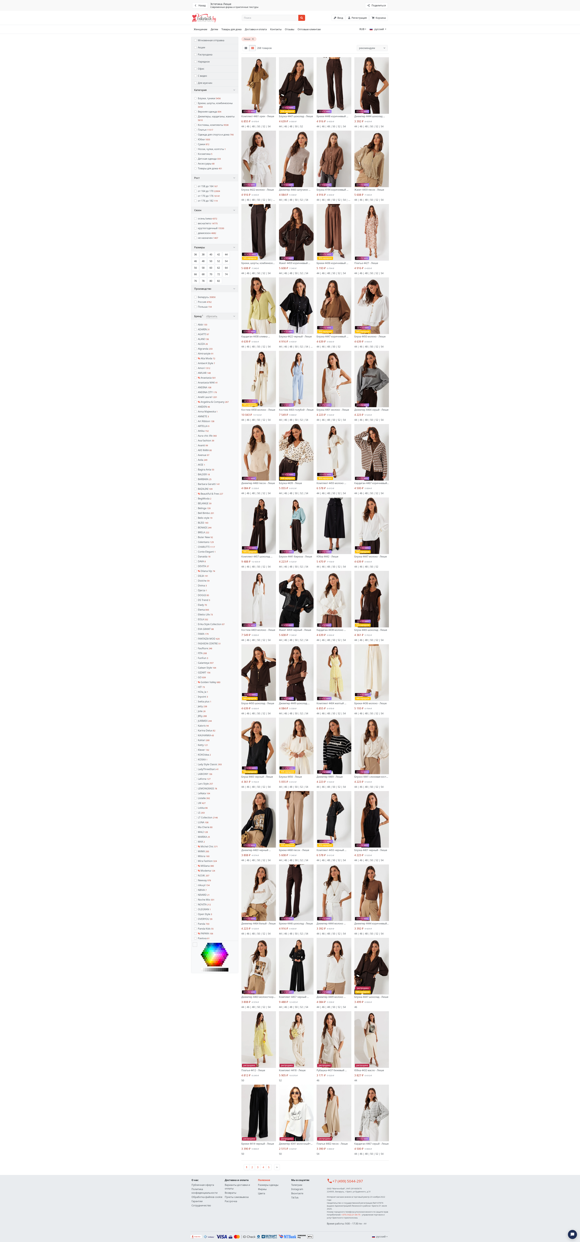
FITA (202, 653)
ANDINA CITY (207, 392)
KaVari (203, 740)
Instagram (297, 1189)
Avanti (203, 445)
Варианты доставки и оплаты (237, 1186)
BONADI (204, 527)
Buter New (205, 537)
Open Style (205, 914)
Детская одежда (209, 158)
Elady (202, 605)
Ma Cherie (205, 827)
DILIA (203, 576)
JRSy (202, 716)
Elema (203, 609)
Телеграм (296, 1185)
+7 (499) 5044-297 (347, 1181)
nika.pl (204, 885)
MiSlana (206, 865)
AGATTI (203, 334)
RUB (361, 29)
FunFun (203, 658)
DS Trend (204, 600)
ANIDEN (204, 406)
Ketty (203, 745)
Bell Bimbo (206, 513)
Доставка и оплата (256, 29)
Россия (205, 302)
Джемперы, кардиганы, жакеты (216, 118)
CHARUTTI (206, 547)
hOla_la (203, 691)
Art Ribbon (206, 421)
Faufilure (205, 648)
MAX (201, 841)
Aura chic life (207, 435)
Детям (214, 29)
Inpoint (203, 696)
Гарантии (197, 1201)
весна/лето (208, 223)
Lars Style (205, 783)
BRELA (203, 532)
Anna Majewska (208, 411)
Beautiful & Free (210, 493)
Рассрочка (231, 1201)
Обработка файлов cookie (207, 1197)
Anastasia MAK (208, 382)
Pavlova (204, 938)
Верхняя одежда (209, 111)
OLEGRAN (204, 909)
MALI (203, 832)
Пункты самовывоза (237, 1197)
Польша (205, 306)
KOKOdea (204, 754)
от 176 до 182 (208, 200)
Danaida (204, 556)
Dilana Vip (206, 571)
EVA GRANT (206, 629)
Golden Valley (209, 682)
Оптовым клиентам (309, 29)
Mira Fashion (207, 861)
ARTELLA (203, 426)
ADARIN (204, 329)
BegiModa (204, 498)
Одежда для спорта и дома (216, 134)
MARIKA (204, 836)
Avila (202, 460)
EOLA (203, 619)
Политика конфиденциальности (205, 1190)
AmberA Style (206, 363)
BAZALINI (205, 489)
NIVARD (204, 894)
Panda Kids (206, 928)
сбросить (211, 316)
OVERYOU (205, 919)
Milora (203, 856)
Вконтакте (297, 1193)
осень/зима (207, 218)
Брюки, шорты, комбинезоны (215, 104)
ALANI (203, 339)
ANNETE (203, 416)
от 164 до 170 (209, 191)
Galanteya (206, 662)
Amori (204, 368)
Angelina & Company (213, 402)
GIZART (204, 672)
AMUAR (204, 373)
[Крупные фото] (246, 48)
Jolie (202, 711)
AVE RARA (205, 450)
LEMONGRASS (207, 788)
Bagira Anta (206, 469)
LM (202, 803)
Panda (203, 923)
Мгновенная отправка (211, 40)
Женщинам (200, 29)
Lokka (203, 807)
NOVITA (204, 904)
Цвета (261, 1193)
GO (202, 677)
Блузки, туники (209, 98)
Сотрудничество (201, 1205)
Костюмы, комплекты (213, 125)
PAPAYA (205, 933)
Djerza (202, 590)
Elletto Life (205, 614)
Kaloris (203, 725)
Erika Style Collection (211, 624)
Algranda (205, 348)
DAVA (202, 561)
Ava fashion (206, 440)
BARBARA (204, 479)
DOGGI (203, 595)
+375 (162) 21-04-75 (350, 1214)
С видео (202, 75)
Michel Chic (208, 846)
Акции (201, 47)
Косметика (205, 154)
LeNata (204, 793)
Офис (201, 68)
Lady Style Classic (210, 764)
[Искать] (301, 18)
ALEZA (203, 344)
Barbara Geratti (209, 484)
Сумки (203, 144)
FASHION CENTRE (209, 643)
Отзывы (289, 29)
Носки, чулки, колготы (212, 149)
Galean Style (207, 667)
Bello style (205, 518)
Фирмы (262, 1189)
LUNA (203, 822)
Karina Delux (206, 730)
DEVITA (203, 566)
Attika (203, 431)
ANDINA (204, 387)
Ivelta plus (204, 701)
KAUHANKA (206, 735)
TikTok (295, 1197)
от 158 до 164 (208, 186)
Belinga (204, 508)
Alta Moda (206, 358)
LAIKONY (205, 774)
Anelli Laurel (207, 397)
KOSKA (203, 759)
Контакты (276, 29)
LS (201, 812)
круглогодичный (211, 228)
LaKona (204, 778)
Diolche (203, 580)
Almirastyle (206, 353)
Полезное (264, 1180)
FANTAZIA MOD (209, 638)
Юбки (204, 139)
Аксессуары (206, 163)
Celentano (206, 542)
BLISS (203, 522)
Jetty (202, 706)
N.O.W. (203, 875)
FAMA (203, 633)
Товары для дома (231, 29)
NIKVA (202, 890)
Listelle (204, 798)
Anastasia (207, 377)
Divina (202, 585)
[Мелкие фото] (252, 48)
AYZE (201, 464)
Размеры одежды (268, 1185)
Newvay (204, 880)
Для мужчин (205, 83)
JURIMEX (205, 720)
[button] (214, 90)
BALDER (204, 474)
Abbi (202, 324)
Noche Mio (206, 899)
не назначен (208, 238)
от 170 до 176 (209, 196)
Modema (206, 870)
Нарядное (204, 61)
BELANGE (204, 503)
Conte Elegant (207, 551)
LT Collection (208, 817)
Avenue (203, 455)
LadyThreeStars (208, 769)
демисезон (207, 233)
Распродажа (205, 54)
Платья (205, 129)
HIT (201, 687)
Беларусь (207, 297)
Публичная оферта (203, 1185)
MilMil (203, 851)
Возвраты (230, 1192)
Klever (203, 749)
